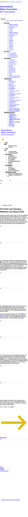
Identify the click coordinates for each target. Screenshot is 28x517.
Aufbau (11, 30)
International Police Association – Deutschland (11, 1)
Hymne (10, 44)
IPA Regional (12, 68)
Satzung (11, 31)
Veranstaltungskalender (14, 76)
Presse (10, 73)
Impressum (4, 483)
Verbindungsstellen (13, 55)
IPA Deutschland (8, 9)
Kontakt (3, 19)
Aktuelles (7, 58)
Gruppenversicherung (14, 104)
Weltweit (10, 147)
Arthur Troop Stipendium (15, 93)
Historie (11, 42)
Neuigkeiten (12, 60)
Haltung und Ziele (13, 26)
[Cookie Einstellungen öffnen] (11, 516)
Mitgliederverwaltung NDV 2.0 (14, 175)
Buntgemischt (12, 69)
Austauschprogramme (14, 91)
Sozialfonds (11, 103)
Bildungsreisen (12, 81)
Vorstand (11, 28)
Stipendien (11, 92)
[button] (2, 140)
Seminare (11, 89)
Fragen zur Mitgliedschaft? (13, 114)
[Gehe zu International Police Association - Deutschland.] (0, 180)
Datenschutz (4, 485)
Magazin (11, 65)
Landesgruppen (12, 53)
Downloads (12, 124)
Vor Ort (6, 51)
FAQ (2, 481)
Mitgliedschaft (9, 112)
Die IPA (6, 23)
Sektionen (11, 43)
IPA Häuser (11, 83)
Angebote (7, 79)
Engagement (12, 27)
